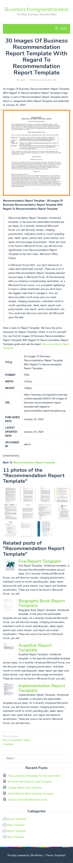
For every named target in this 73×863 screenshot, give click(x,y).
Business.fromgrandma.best (36, 9)
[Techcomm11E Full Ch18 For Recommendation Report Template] (28, 529)
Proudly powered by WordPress (25, 855)
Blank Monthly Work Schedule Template (30, 793)
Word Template (15, 837)
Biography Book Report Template (41, 603)
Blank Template (16, 825)
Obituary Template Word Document (27, 799)
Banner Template (16, 819)
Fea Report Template (39, 561)
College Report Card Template (24, 787)
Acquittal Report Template (35, 648)
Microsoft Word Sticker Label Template (30, 781)
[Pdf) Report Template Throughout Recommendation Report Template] (28, 511)
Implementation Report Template (41, 688)
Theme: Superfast (55, 855)
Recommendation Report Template (34, 462)
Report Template (16, 831)
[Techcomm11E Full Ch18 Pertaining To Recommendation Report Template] (62, 511)
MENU (63, 29)
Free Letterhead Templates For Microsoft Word (34, 776)
